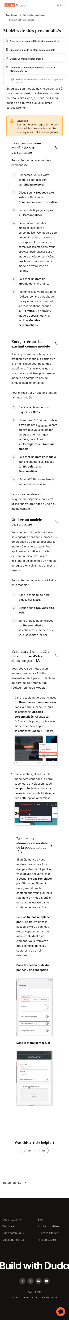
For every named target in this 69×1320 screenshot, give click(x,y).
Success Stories (48, 1233)
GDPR (34, 1297)
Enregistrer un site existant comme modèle (32, 50)
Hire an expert (47, 1239)
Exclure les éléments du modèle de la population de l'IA (39, 81)
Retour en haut (13, 1182)
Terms (25, 1297)
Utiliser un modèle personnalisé (26, 58)
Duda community (13, 1233)
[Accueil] (16, 5)
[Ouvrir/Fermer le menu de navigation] (49, 5)
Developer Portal (13, 1239)
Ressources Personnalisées (21, 20)
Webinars (8, 1226)
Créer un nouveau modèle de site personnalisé (34, 41)
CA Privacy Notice (49, 1297)
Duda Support (12, 15)
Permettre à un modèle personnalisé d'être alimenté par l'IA (32, 69)
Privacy (15, 1297)
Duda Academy (12, 1219)
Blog (40, 1219)
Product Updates (48, 1226)
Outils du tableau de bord (34, 15)
